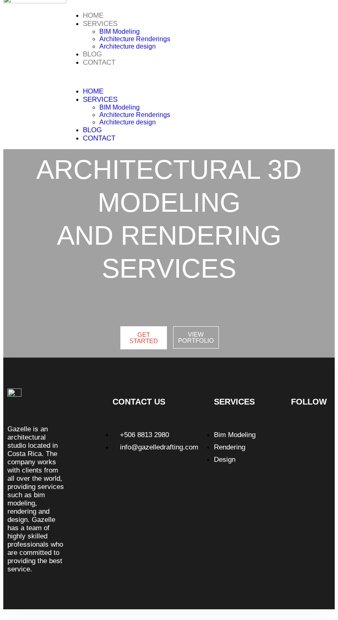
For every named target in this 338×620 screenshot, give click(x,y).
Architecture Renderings (134, 38)
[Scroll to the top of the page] (5, 612)
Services (100, 24)
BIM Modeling (119, 31)
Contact (99, 62)
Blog (92, 54)
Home (93, 15)
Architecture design (127, 46)
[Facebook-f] (311, 433)
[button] (193, 77)
